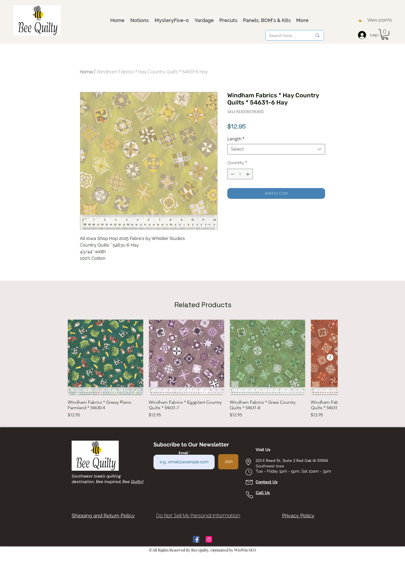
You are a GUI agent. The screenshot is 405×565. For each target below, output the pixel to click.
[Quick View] (105, 357)
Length (235, 138)
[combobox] (276, 149)
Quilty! (137, 481)
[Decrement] (232, 174)
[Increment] (248, 174)
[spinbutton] (240, 174)
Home (86, 72)
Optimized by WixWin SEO (233, 550)
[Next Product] (330, 357)
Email (184, 453)
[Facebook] (196, 539)
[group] (203, 369)
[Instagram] (209, 539)
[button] (385, 34)
